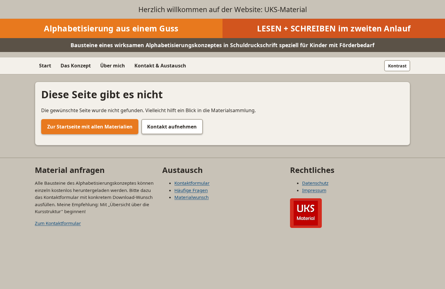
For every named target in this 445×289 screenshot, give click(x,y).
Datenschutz (315, 183)
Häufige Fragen (191, 190)
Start (45, 65)
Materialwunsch (191, 197)
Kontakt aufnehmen (172, 126)
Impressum (314, 190)
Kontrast (397, 66)
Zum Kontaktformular (58, 223)
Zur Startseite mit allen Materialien (90, 126)
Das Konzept (76, 65)
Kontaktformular (191, 183)
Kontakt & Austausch (160, 65)
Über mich (112, 65)
